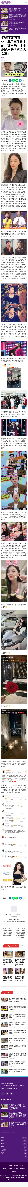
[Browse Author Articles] (14, 909)
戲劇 (2, 1143)
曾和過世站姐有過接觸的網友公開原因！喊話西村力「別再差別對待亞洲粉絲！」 (17, 1008)
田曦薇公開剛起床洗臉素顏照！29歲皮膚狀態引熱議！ (18, 22)
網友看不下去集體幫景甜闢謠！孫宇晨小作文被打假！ (17, 28)
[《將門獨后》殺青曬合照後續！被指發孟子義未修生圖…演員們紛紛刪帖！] (4, 1055)
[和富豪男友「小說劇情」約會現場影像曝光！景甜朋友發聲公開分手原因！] (4, 1024)
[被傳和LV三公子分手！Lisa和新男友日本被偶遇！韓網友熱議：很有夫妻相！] (4, 1047)
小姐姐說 (3, 1150)
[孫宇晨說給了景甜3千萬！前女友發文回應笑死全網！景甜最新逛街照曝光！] (4, 16)
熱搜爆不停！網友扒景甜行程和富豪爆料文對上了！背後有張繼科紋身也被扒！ (17, 1032)
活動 (17, 1168)
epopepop (17, 1179)
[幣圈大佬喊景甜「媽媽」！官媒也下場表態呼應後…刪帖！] (4, 10)
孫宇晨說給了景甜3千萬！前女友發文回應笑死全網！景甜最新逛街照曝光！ (17, 16)
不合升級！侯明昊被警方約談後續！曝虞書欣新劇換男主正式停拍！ (17, 1063)
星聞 (2, 57)
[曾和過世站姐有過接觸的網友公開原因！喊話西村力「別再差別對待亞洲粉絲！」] (4, 1008)
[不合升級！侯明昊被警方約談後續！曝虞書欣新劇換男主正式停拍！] (4, 1063)
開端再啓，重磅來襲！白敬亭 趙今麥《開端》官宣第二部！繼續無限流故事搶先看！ (20, 934)
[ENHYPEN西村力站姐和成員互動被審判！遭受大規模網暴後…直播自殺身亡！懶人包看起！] (4, 1000)
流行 (2, 1156)
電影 (2, 1153)
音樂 (2, 1147)
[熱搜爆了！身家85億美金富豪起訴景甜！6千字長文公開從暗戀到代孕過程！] (4, 1016)
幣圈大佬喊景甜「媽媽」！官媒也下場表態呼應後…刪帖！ (17, 9)
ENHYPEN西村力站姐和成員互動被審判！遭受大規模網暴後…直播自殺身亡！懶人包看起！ (18, 999)
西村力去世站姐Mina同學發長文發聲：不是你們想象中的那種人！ (18, 1039)
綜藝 (2, 1140)
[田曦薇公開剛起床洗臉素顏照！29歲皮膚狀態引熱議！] (4, 23)
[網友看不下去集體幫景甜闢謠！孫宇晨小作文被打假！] (4, 29)
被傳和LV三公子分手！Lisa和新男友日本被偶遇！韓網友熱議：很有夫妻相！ (17, 1046)
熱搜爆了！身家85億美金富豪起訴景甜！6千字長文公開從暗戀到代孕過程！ (18, 1016)
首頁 (6, 1165)
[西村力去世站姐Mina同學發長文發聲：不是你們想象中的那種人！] (4, 1040)
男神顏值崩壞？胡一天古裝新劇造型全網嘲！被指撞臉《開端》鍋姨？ (7, 933)
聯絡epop (14, 1171)
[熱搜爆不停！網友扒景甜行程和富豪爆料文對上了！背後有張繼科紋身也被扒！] (4, 1032)
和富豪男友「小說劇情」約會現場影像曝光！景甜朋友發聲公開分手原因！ (17, 1024)
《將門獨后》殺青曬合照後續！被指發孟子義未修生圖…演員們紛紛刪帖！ (17, 1055)
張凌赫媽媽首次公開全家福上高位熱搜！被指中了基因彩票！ (17, 1070)
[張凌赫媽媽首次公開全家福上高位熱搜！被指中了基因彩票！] (4, 1071)
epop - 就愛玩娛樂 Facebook (9, 1088)
